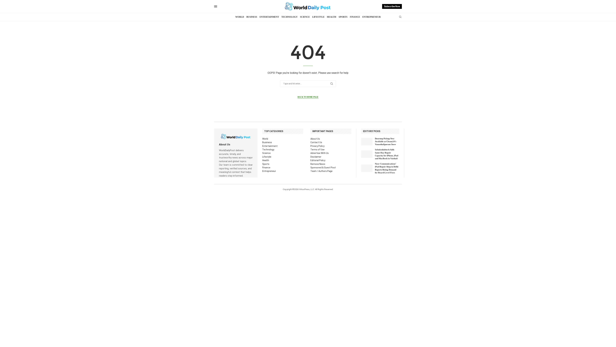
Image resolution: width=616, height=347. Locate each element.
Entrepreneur (371, 17)
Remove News (317, 164)
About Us (315, 139)
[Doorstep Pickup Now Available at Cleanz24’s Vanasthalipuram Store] (366, 141)
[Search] (400, 17)
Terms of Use (317, 149)
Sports (343, 17)
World (239, 17)
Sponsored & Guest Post (323, 167)
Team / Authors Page (321, 171)
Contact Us (316, 142)
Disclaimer (315, 157)
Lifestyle (318, 17)
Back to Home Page (308, 97)
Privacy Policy (317, 146)
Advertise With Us (319, 153)
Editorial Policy (317, 160)
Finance (355, 17)
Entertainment (269, 17)
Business (251, 17)
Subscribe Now (392, 6)
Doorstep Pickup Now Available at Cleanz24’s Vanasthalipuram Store (385, 141)
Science (305, 17)
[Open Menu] (215, 6)
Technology (289, 17)
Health (331, 17)
